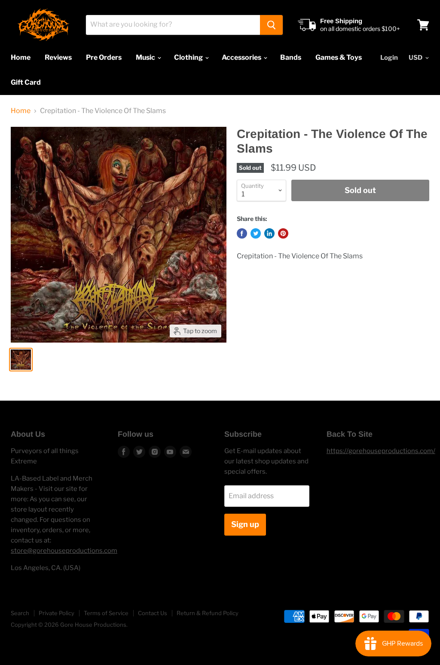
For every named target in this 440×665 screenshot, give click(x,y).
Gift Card (26, 82)
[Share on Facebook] (242, 233)
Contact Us (152, 613)
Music (146, 57)
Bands (290, 57)
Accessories (242, 57)
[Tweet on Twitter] (256, 233)
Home (21, 57)
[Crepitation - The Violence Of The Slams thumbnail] (21, 360)
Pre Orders (104, 57)
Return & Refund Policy (207, 613)
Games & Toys (338, 57)
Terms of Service (106, 613)
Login (389, 57)
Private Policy (56, 613)
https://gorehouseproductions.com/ (381, 451)
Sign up (245, 524)
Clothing (189, 57)
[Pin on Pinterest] (283, 233)
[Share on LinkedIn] (269, 233)
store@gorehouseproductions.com (64, 551)
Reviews (58, 57)
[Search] (271, 25)
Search (20, 613)
